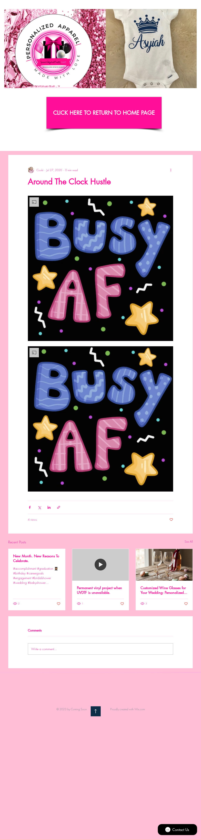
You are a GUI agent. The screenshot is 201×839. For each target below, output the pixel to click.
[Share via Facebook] (30, 507)
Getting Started (36, 143)
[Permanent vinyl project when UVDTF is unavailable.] (100, 565)
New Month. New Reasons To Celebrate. (36, 558)
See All (189, 541)
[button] (192, 84)
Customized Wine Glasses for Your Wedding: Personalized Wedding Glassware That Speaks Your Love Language (163, 590)
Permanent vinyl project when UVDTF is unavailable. (99, 590)
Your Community (64, 143)
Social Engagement (139, 143)
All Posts (13, 143)
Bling (85, 143)
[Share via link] (58, 507)
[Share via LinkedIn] (49, 507)
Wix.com (139, 709)
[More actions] (170, 170)
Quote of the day (108, 143)
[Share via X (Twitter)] (39, 507)
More (163, 143)
